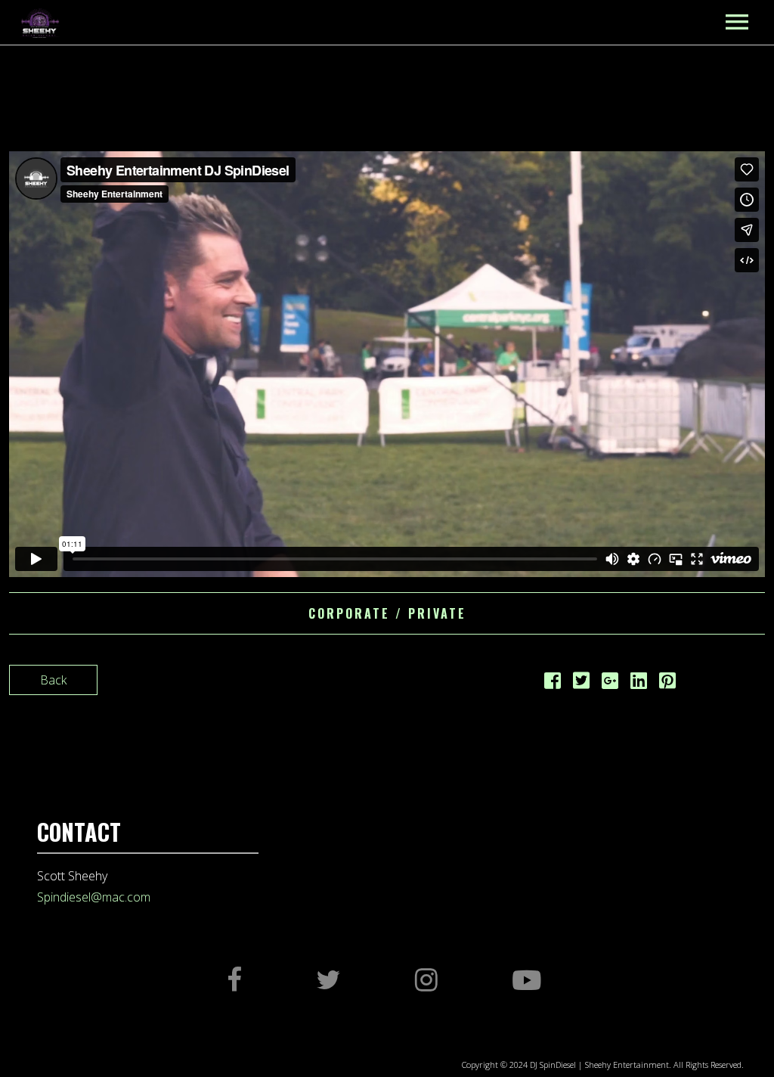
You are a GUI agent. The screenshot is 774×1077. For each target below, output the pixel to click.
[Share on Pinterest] (667, 683)
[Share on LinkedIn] (638, 683)
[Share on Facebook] (552, 683)
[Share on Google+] (610, 683)
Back (53, 680)
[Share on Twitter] (581, 683)
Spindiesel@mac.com (93, 897)
